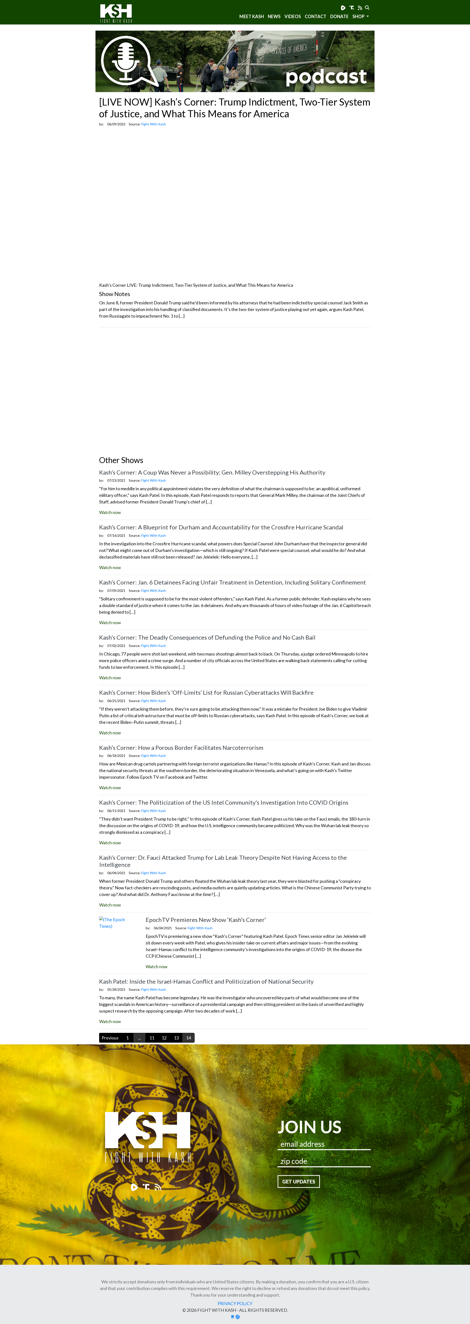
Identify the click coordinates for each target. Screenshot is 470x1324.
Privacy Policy (235, 1303)
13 (176, 1037)
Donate (339, 16)
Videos (292, 16)
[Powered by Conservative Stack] (237, 1316)
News (274, 16)
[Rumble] (343, 7)
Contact (315, 16)
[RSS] (360, 7)
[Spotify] (351, 7)
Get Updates (298, 1181)
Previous (110, 1037)
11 (151, 1037)
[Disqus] (235, 392)
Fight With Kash (120, 14)
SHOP (358, 16)
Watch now (110, 512)
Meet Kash (251, 16)
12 (164, 1037)
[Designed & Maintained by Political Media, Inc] (232, 1316)
